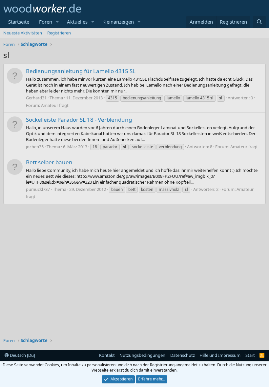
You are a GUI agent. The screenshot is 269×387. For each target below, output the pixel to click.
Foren (45, 21)
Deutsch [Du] (22, 355)
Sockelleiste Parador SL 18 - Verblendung (79, 119)
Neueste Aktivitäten (22, 33)
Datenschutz (182, 355)
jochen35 (35, 147)
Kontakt (107, 355)
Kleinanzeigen (118, 21)
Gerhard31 (36, 98)
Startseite (18, 21)
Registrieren (59, 33)
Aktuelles (77, 21)
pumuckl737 (38, 189)
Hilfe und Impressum (219, 355)
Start (250, 355)
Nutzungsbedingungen (142, 355)
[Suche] (259, 22)
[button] (57, 22)
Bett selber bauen (49, 162)
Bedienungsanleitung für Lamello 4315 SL (80, 71)
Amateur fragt (55, 105)
